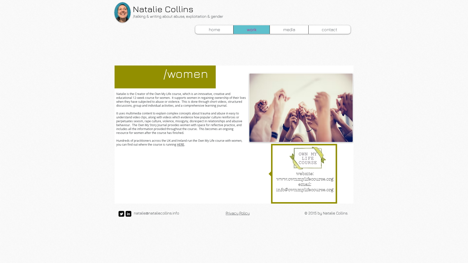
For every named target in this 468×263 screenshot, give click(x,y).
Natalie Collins (163, 9)
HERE (180, 144)
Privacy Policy (238, 213)
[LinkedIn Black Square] (128, 214)
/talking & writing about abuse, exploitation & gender (178, 16)
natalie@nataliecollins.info (156, 213)
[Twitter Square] (121, 214)
